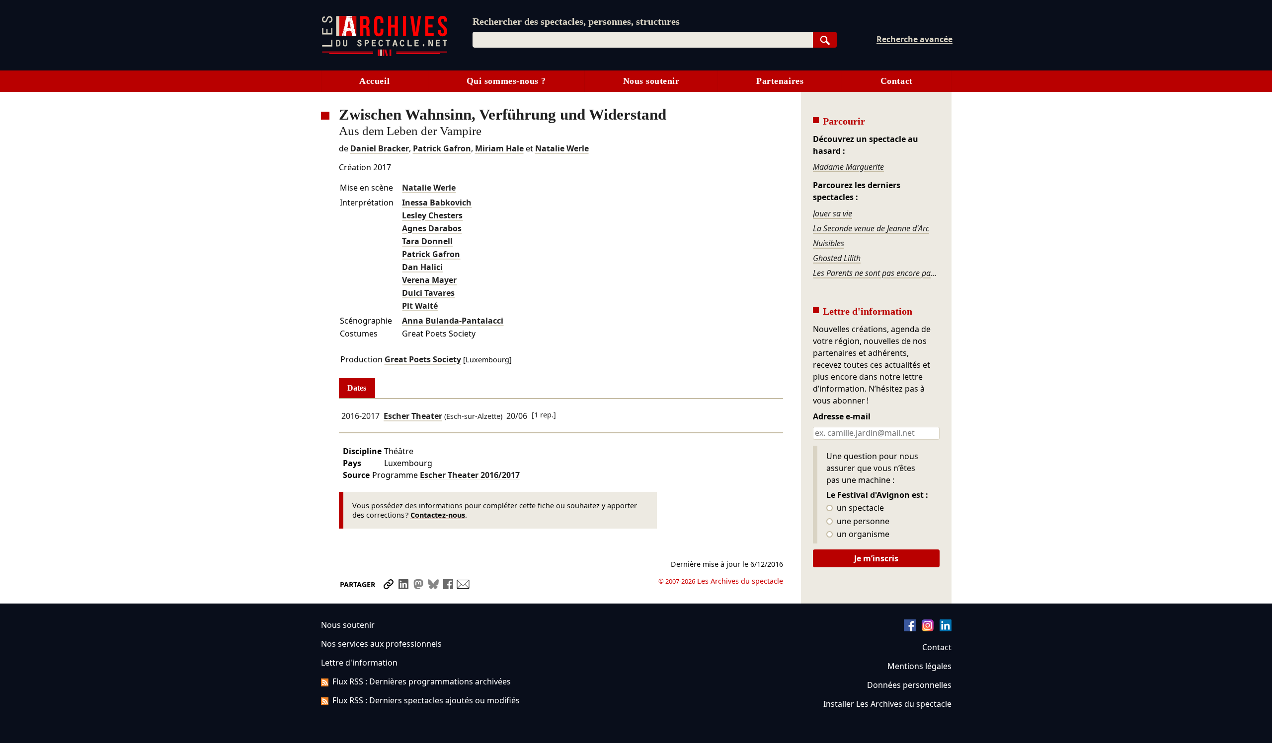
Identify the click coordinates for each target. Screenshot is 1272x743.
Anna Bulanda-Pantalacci (452, 320)
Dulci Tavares (428, 292)
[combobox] (643, 40)
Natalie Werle (562, 148)
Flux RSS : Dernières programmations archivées (421, 681)
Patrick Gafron (442, 148)
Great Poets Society (423, 359)
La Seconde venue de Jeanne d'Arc (871, 228)
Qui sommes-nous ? (506, 81)
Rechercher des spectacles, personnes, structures (576, 21)
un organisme (862, 534)
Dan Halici (422, 267)
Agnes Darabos (432, 228)
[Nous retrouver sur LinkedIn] (946, 628)
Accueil (374, 81)
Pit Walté (420, 305)
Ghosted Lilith (837, 258)
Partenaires (779, 81)
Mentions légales (919, 666)
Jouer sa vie (832, 213)
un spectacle (859, 508)
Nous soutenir (651, 81)
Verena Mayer (429, 279)
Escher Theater (413, 415)
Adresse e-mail (842, 416)
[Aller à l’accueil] (384, 54)
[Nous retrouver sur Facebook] (910, 628)
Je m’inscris (876, 558)
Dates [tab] (356, 388)
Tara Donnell (427, 241)
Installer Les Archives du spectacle (887, 703)
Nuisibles (828, 243)
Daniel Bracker (379, 148)
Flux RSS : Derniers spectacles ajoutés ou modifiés (426, 700)
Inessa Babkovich (437, 202)
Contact (896, 81)
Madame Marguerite (848, 166)
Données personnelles (909, 684)
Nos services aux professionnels (381, 643)
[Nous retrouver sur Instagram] (928, 628)
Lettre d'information (359, 662)
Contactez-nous (437, 515)
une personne (862, 521)
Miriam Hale (499, 148)
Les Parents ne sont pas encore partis (876, 273)
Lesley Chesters (432, 215)
